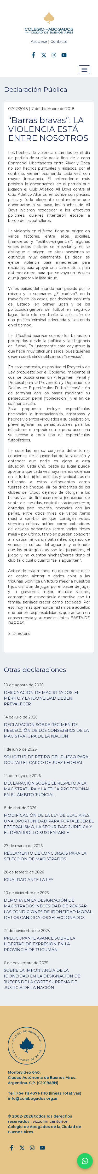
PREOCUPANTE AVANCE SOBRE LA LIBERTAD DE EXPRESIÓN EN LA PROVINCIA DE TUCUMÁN (39, 944)
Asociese (39, 41)
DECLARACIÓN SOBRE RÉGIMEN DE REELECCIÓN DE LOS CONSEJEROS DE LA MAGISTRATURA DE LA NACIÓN (46, 730)
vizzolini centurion (50, 1121)
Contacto (58, 41)
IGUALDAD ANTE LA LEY (28, 879)
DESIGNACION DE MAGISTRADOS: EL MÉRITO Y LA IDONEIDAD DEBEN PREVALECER (41, 698)
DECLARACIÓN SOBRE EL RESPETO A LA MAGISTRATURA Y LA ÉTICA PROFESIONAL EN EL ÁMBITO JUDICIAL (47, 789)
